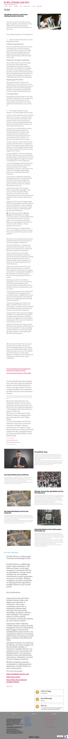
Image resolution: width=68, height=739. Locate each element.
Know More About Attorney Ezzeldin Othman (16, 681)
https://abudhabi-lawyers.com (17, 674)
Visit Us (44, 706)
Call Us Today (46, 691)
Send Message (46, 698)
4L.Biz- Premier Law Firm (16, 2)
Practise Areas (27, 6)
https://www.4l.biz (13, 677)
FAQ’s (34, 6)
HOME (6, 6)
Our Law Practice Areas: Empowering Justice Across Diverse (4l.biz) (18, 369)
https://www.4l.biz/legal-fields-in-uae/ (13, 442)
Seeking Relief (39, 6)
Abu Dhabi (27, 373)
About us (10, 6)
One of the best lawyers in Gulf (12, 440)
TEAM (21, 6)
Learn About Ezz (9, 686)
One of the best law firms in (15, 373)
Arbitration (16, 6)
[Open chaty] (65, 736)
